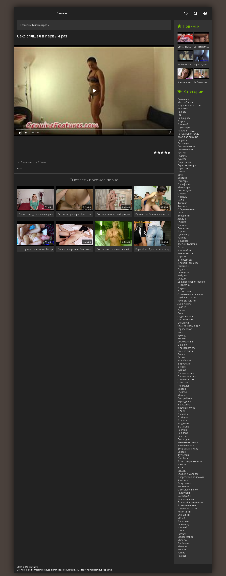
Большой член (186, 499)
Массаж (182, 549)
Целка (181, 199)
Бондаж (182, 451)
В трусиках (184, 363)
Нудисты (182, 155)
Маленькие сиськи (188, 442)
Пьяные (182, 111)
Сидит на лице (186, 316)
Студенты (183, 269)
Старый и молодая (188, 473)
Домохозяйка (185, 341)
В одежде (183, 240)
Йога (180, 332)
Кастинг (182, 152)
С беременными (186, 209)
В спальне (183, 426)
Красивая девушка (188, 136)
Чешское (182, 225)
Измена (182, 237)
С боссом (183, 382)
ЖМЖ (180, 467)
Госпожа (182, 392)
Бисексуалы (184, 495)
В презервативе (187, 347)
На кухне (182, 429)
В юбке (182, 366)
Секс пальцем (185, 319)
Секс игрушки (185, 190)
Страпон (182, 256)
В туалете (183, 288)
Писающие (183, 143)
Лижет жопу (184, 303)
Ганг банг (183, 458)
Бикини (181, 354)
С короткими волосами (191, 477)
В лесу (181, 410)
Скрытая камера (187, 165)
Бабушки (182, 275)
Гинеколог (183, 385)
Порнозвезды (185, 149)
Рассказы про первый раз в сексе (74, 214)
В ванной (183, 124)
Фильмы (182, 206)
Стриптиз (183, 168)
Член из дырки (186, 351)
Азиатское (183, 486)
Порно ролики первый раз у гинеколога (113, 214)
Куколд (181, 335)
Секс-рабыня (185, 398)
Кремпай (182, 527)
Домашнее (183, 99)
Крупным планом (187, 300)
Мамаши (182, 546)
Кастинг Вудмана (187, 243)
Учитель (182, 196)
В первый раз (185, 259)
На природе (184, 118)
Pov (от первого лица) (190, 461)
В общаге (183, 417)
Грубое (182, 533)
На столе (183, 436)
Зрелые (182, 218)
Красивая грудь (186, 130)
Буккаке (182, 369)
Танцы (181, 171)
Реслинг (182, 338)
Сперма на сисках (187, 508)
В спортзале (185, 291)
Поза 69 (182, 306)
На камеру (183, 524)
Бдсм (180, 174)
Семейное (183, 266)
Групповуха (184, 127)
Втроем (182, 231)
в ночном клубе (186, 407)
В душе (181, 121)
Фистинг (182, 203)
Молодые (183, 108)
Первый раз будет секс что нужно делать (152, 249)
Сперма (182, 193)
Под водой (184, 439)
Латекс (181, 357)
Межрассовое (185, 536)
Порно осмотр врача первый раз (113, 249)
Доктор (182, 388)
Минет (181, 517)
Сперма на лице (186, 373)
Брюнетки (183, 521)
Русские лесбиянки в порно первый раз (152, 214)
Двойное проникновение (191, 281)
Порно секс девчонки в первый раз (36, 214)
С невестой (184, 284)
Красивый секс (186, 250)
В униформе (184, 184)
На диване (183, 423)
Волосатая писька (188, 448)
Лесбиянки (183, 543)
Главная (62, 13)
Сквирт (181, 313)
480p (19, 168)
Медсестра (184, 187)
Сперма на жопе (187, 376)
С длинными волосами (190, 294)
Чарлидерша (184, 401)
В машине (183, 414)
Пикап (181, 212)
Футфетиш (183, 454)
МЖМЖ (181, 470)
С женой (182, 344)
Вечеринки (184, 215)
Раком (181, 310)
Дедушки (182, 278)
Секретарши (184, 162)
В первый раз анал (188, 262)
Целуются (183, 322)
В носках (182, 464)
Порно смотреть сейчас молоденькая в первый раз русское (74, 249)
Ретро (181, 247)
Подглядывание (186, 146)
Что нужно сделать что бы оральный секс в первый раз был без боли (36, 249)
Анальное (183, 480)
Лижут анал (184, 483)
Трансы (182, 555)
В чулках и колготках (189, 105)
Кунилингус (184, 234)
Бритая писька (186, 445)
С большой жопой (188, 489)
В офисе (182, 420)
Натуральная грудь (188, 133)
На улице (183, 140)
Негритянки (184, 511)
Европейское (185, 329)
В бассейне (184, 404)
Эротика (182, 177)
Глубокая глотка (187, 297)
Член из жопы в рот (189, 325)
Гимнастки (183, 228)
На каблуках (184, 360)
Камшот (182, 530)
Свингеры (183, 180)
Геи (179, 114)
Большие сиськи (187, 505)
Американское (186, 253)
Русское (182, 158)
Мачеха (182, 395)
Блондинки (184, 514)
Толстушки (184, 492)
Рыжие (181, 552)
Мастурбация (185, 102)
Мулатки (182, 540)
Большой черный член (190, 502)
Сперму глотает (187, 379)
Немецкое (183, 272)
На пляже (183, 432)
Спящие (182, 221)
